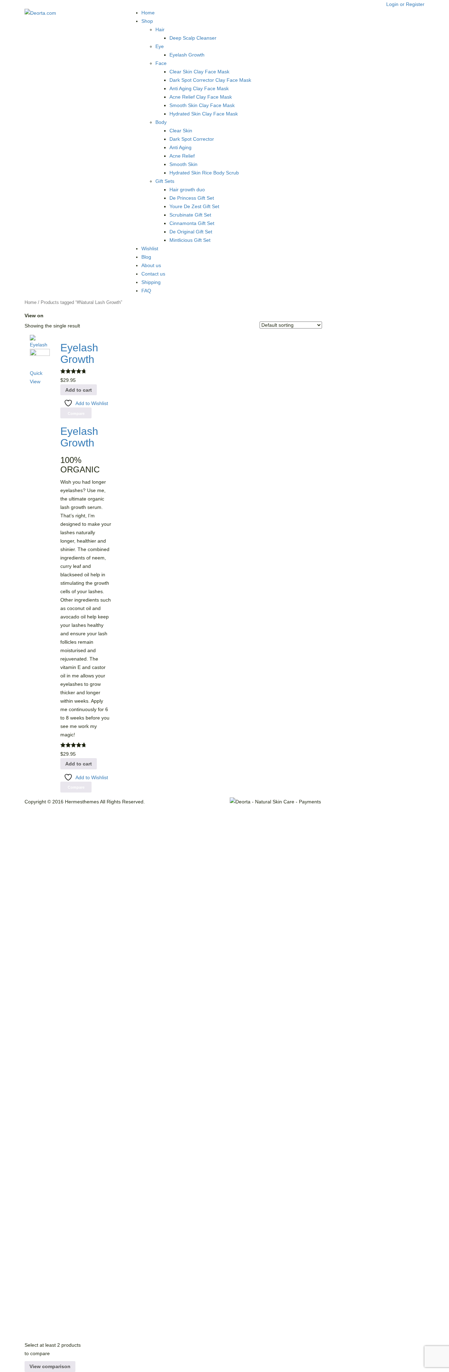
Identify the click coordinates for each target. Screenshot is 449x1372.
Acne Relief (182, 156)
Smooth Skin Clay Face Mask (202, 105)
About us (151, 265)
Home (148, 12)
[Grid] (47, 315)
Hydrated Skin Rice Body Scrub (204, 172)
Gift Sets (164, 181)
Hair (160, 29)
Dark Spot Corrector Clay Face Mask (210, 80)
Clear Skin (180, 130)
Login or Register (405, 4)
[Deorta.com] (40, 12)
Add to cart (78, 390)
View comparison (50, 1366)
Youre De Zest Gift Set (194, 206)
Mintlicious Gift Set (189, 240)
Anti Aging (180, 147)
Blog (146, 257)
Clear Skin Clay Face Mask (199, 71)
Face (161, 63)
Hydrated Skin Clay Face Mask (203, 114)
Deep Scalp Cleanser (192, 38)
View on (34, 315)
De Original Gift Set (190, 231)
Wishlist (149, 248)
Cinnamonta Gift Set (191, 223)
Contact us (153, 274)
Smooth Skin (183, 164)
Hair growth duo (187, 189)
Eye (159, 46)
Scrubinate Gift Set (190, 215)
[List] (52, 315)
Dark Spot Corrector (191, 139)
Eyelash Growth (187, 55)
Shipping (151, 282)
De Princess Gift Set (191, 198)
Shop (147, 21)
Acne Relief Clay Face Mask (200, 97)
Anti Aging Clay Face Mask (199, 88)
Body (161, 122)
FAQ (146, 290)
